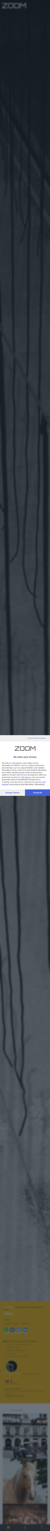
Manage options (13, 793)
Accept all (37, 793)
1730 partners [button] (16, 763)
